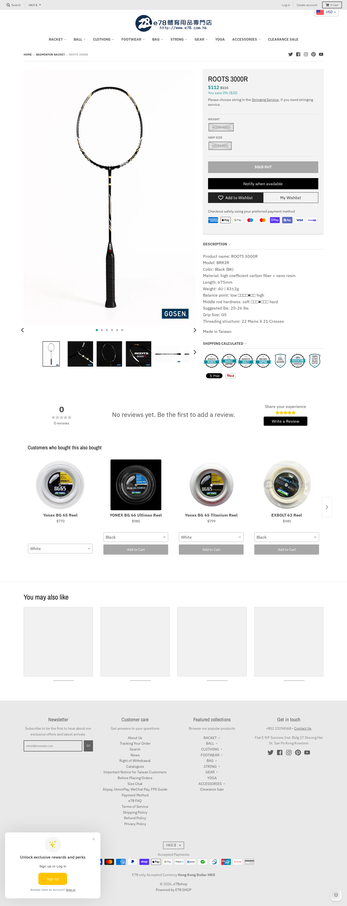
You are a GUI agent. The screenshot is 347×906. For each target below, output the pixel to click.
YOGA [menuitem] (220, 39)
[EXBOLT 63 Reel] (286, 484)
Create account (307, 5)
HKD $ (33, 5)
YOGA (212, 778)
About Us (135, 738)
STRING (210, 766)
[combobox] (60, 548)
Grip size (215, 137)
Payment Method (135, 795)
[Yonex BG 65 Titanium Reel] (211, 484)
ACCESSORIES (210, 783)
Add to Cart (136, 549)
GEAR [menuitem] (199, 39)
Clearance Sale (212, 789)
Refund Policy (135, 818)
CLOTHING (210, 749)
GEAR (210, 772)
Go (88, 745)
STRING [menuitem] (177, 39)
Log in (286, 5)
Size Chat (135, 783)
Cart (334, 5)
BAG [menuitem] (156, 39)
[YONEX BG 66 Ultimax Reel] (135, 484)
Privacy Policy (135, 824)
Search (135, 749)
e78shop (180, 884)
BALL (210, 743)
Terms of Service (135, 806)
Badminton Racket (50, 54)
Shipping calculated (223, 343)
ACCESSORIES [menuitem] (244, 39)
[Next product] (327, 507)
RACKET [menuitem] (56, 39)
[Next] (194, 330)
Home (28, 54)
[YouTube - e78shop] (321, 54)
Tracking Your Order (135, 743)
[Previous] (23, 330)
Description (215, 244)
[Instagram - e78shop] (306, 54)
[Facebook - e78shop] (298, 54)
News (135, 755)
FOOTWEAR (210, 755)
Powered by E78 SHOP (173, 889)
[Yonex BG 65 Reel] (60, 484)
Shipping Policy (135, 812)
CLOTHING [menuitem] (102, 39)
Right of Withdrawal (135, 760)
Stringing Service (265, 99)
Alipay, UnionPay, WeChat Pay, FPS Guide (135, 789)
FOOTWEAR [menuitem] (131, 39)
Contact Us (302, 728)
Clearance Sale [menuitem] (283, 39)
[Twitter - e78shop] (290, 54)
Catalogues (135, 766)
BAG (210, 760)
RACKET (210, 738)
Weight (213, 119)
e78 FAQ (135, 800)
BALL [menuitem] (78, 39)
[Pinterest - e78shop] (313, 54)
